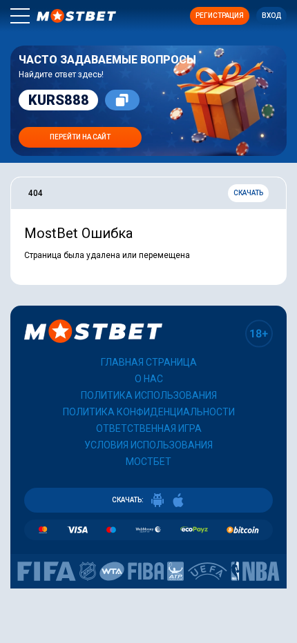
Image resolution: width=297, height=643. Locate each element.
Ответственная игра (149, 428)
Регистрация (219, 15)
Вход (271, 15)
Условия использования (148, 445)
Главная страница (149, 362)
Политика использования (149, 395)
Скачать (248, 193)
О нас (149, 378)
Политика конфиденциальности (149, 411)
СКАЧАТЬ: (128, 500)
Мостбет (148, 461)
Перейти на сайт (80, 137)
